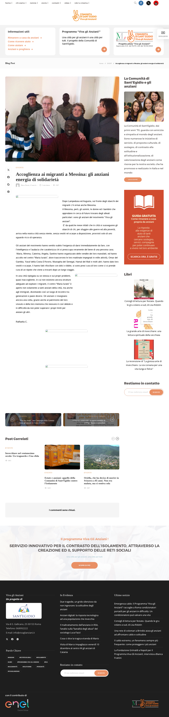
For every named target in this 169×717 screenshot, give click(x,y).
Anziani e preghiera (19, 49)
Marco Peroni (25, 185)
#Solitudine (27, 667)
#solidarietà (12, 667)
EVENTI (109, 63)
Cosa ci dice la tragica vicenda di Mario (79, 638)
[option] (23, 453)
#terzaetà (40, 667)
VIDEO (102, 416)
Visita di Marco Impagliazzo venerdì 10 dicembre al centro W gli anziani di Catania (79, 648)
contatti (55, 3)
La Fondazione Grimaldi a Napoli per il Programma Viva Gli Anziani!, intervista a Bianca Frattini (138, 654)
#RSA (46, 662)
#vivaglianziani (13, 671)
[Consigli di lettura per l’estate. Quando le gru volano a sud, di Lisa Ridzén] (144, 289)
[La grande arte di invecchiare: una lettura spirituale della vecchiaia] (144, 319)
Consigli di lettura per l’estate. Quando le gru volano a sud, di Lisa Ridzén (144, 303)
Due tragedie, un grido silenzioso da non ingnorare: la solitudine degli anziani (78, 605)
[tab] (122, 595)
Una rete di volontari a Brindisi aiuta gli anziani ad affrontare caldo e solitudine (137, 632)
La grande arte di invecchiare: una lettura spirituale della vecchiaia (144, 333)
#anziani (11, 657)
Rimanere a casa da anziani (23, 37)
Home (101, 63)
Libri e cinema (81, 3)
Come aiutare (15, 45)
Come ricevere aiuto (19, 41)
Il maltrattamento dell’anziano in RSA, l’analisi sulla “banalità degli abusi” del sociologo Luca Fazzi (79, 628)
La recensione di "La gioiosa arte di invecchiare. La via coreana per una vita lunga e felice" (144, 365)
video (66, 3)
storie (44, 3)
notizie (33, 3)
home (8, 3)
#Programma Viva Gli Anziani (28, 662)
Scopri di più (84, 565)
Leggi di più (133, 179)
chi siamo (20, 3)
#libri (10, 662)
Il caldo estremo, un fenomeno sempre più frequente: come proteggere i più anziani (136, 642)
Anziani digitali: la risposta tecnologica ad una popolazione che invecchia (79, 617)
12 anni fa (33, 185)
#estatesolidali (25, 657)
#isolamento (41, 657)
